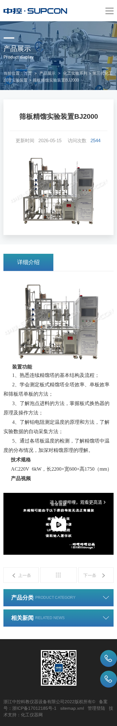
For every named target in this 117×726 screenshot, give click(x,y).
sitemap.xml (72, 708)
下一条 (89, 575)
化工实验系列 (75, 73)
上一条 (24, 575)
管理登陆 (96, 708)
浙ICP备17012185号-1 (34, 708)
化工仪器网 (32, 714)
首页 (28, 73)
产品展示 (47, 73)
